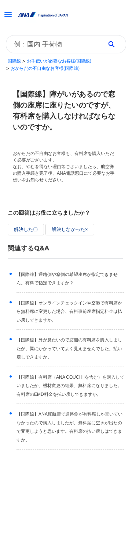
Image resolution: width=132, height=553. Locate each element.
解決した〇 (26, 229)
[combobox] (52, 44)
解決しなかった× (70, 229)
